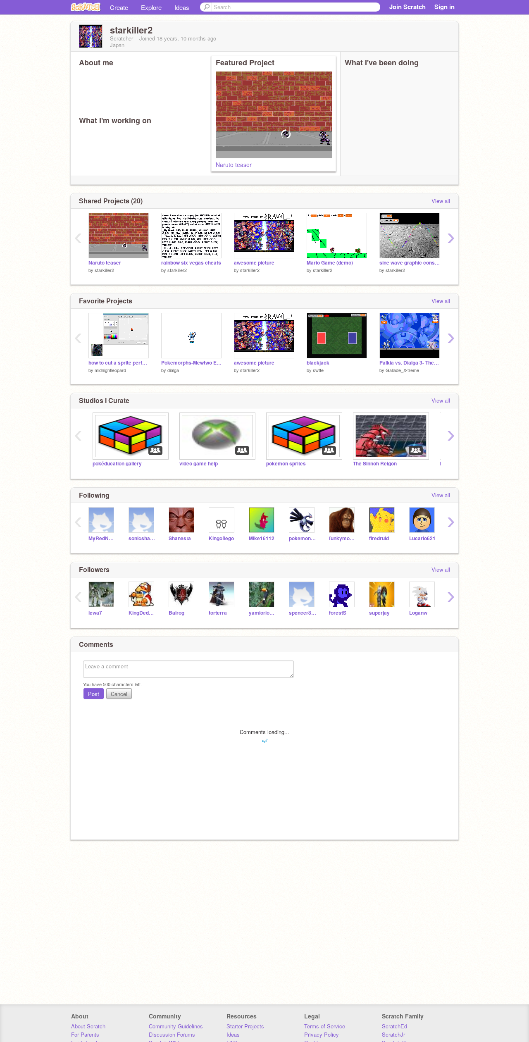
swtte (318, 370)
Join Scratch (407, 6)
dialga (173, 370)
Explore (151, 7)
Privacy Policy (321, 1034)
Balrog (176, 612)
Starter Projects (245, 1026)
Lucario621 (422, 538)
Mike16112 (261, 538)
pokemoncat (303, 538)
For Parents (85, 1034)
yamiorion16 (262, 612)
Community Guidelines (176, 1026)
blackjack (318, 362)
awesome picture (254, 262)
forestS (337, 612)
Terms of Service (324, 1026)
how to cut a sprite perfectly (118, 362)
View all (440, 201)
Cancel (119, 694)
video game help (198, 463)
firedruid (379, 538)
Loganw (418, 612)
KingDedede (142, 612)
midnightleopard (110, 370)
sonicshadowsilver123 (142, 538)
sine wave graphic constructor (409, 262)
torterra (218, 612)
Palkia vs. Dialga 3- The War (409, 362)
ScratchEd (394, 1026)
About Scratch (88, 1026)
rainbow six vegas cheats (191, 262)
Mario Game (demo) (330, 262)
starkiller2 (104, 270)
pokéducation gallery (117, 463)
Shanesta (180, 538)
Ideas (181, 7)
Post (93, 694)
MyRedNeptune (102, 538)
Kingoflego (221, 538)
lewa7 (95, 612)
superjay (379, 612)
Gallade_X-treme (402, 370)
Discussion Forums (172, 1034)
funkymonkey (343, 538)
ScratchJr (393, 1034)
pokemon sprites (286, 463)
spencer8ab (303, 612)
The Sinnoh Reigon (375, 463)
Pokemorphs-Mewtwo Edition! (191, 362)
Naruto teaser (234, 164)
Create (119, 7)
